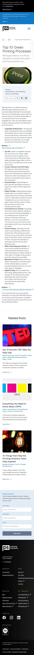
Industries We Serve (8, 575)
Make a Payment (7, 606)
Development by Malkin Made (19, 652)
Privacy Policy (6, 648)
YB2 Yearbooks (22, 606)
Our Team (21, 575)
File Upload (5, 600)
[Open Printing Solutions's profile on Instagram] (11, 617)
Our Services (6, 572)
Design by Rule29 (7, 652)
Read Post (6, 372)
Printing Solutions (23, 600)
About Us (21, 572)
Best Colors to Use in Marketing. (12, 148)
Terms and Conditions (15, 648)
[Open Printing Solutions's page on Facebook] (4, 617)
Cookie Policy (25, 648)
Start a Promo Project (8, 603)
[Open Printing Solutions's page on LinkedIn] (18, 617)
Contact (20, 584)
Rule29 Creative (22, 603)
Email (4, 522)
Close (4, 21)
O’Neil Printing (22, 597)
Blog (9, 39)
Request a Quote (7, 597)
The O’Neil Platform (23, 594)
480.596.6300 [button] (7, 561)
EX (3, 39)
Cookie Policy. (9, 6)
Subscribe (17, 533)
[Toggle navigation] (29, 29)
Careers (20, 581)
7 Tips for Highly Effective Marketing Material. (17, 289)
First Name (6, 506)
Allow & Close (6, 9)
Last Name (6, 514)
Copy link (11, 98)
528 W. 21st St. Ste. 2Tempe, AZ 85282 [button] (8, 557)
